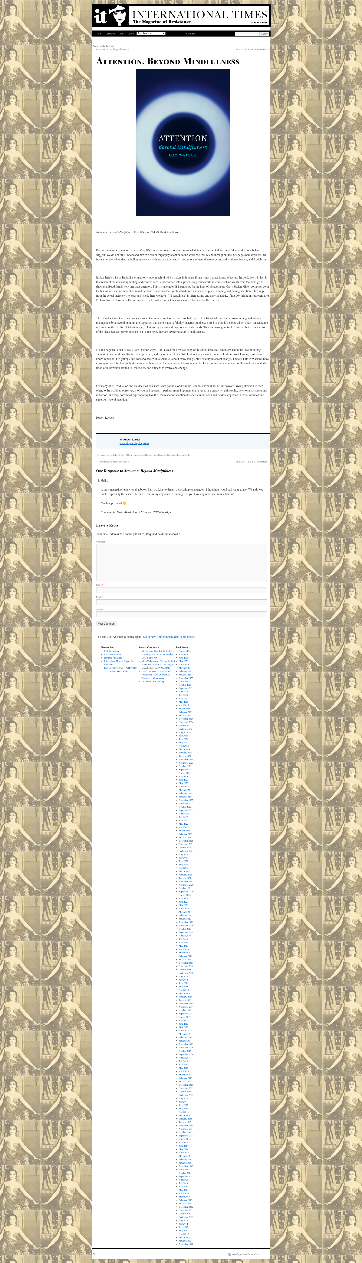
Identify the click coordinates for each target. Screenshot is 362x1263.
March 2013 (184, 1196)
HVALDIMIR (164, 667)
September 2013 (186, 1176)
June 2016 (183, 1064)
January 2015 (185, 1121)
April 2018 (184, 989)
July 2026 (183, 654)
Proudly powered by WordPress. (246, 1254)
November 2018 (186, 966)
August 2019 (185, 935)
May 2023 (183, 783)
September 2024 (186, 728)
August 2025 (185, 691)
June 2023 (183, 779)
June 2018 (183, 982)
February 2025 (185, 711)
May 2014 (183, 1149)
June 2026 (183, 657)
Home (100, 33)
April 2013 (184, 1193)
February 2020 (185, 915)
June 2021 (183, 860)
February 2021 (185, 874)
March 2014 (184, 1155)
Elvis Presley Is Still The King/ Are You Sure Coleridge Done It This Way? (157, 654)
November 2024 (186, 721)
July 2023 (183, 776)
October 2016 (185, 1050)
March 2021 (184, 871)
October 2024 (185, 725)
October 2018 (185, 969)
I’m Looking (158, 681)
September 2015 (186, 1094)
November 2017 (186, 1006)
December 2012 (186, 1206)
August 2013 (185, 1179)
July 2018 (183, 979)
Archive (110, 33)
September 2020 (186, 891)
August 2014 (185, 1138)
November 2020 (186, 884)
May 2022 (183, 823)
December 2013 (186, 1166)
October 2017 (185, 1010)
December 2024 (186, 718)
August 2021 (185, 854)
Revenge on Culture (113, 657)
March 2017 (184, 1033)
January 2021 (185, 877)
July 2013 (183, 1182)
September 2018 (186, 972)
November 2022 (186, 803)
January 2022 (185, 837)
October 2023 (185, 766)
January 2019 (185, 959)
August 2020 (185, 894)
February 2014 (185, 1159)
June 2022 (183, 820)
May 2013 (183, 1189)
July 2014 (183, 1142)
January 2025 (185, 715)
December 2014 (186, 1125)
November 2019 (186, 925)
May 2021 (183, 864)
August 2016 (185, 1057)
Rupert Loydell (159, 454)
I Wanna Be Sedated (113, 654)
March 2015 (184, 1115)
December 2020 (186, 881)
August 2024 (185, 732)
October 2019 (185, 928)
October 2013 (185, 1172)
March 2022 (184, 830)
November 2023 (186, 762)
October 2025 (185, 684)
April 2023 (184, 786)
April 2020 (184, 908)
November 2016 (186, 1047)
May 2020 (183, 905)
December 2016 (186, 1044)
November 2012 (186, 1210)
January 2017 (185, 1040)
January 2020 (185, 918)
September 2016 (186, 1054)
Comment (100, 541)
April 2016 (184, 1071)
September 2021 (186, 850)
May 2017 (183, 1027)
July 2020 (183, 898)
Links (121, 33)
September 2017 (186, 1013)
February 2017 (185, 1037)
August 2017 (185, 1016)
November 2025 (186, 681)
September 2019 (186, 932)
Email (99, 596)
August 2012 (185, 1220)
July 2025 (183, 694)
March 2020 (184, 911)
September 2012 (186, 1216)
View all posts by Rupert (134, 443)
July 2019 (183, 938)
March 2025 (184, 708)
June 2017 (183, 1023)
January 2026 (185, 674)
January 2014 (185, 1162)
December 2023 (186, 759)
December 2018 (186, 962)
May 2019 (183, 945)
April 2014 (184, 1152)
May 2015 (183, 1108)
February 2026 (185, 671)
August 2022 (185, 813)
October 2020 (185, 888)
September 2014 (186, 1135)
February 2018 (185, 996)
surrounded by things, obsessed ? (112, 49)
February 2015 (185, 1118)
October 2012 (185, 1213)
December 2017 (186, 1003)
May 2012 (183, 1230)
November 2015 (186, 1088)
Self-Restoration (111, 650)
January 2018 (185, 999)
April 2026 (184, 664)
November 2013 (186, 1169)
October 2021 (185, 847)
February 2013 (185, 1199)
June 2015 (183, 1105)
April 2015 (184, 1111)
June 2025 (183, 698)
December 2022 (186, 799)
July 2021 (183, 857)
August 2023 (185, 772)
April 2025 (184, 705)
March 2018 (184, 993)
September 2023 (186, 769)
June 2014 (183, 1145)
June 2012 (183, 1227)
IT (93, 1254)
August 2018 (185, 976)
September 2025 (186, 688)
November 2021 (186, 844)
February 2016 (185, 1077)
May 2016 (183, 1067)
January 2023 (185, 796)
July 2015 (183, 1101)
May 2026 (183, 660)
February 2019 (185, 955)
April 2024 (184, 745)
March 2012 (184, 1237)
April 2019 (184, 949)
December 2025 (186, 677)
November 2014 (186, 1128)
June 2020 (183, 901)
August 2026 (185, 650)
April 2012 (184, 1233)
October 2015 (185, 1091)
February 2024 (185, 752)
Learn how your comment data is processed (168, 637)
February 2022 (185, 833)
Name (99, 584)
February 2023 (185, 793)
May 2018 (183, 986)
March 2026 (184, 667)
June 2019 (183, 942)
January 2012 (185, 1240)
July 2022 (183, 816)
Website (99, 609)
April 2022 (184, 827)
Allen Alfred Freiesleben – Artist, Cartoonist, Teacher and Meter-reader (156, 674)
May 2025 (183, 701)
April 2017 (184, 1030)
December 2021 (186, 840)
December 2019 (186, 921)
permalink (184, 454)
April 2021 (184, 867)
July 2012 (183, 1223)
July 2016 (183, 1060)
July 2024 (183, 735)
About (131, 33)
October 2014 (185, 1132)
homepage (137, 454)
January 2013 (185, 1203)
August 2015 (185, 1098)
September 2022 (186, 810)
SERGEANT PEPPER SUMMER (253, 49)
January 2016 (185, 1081)
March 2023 (184, 789)
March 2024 (184, 749)
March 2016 (184, 1074)
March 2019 (184, 952)
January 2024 (185, 755)
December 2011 (186, 1243)
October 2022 (185, 806)
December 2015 (186, 1084)
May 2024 (183, 742)
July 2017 (183, 1020)
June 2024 (183, 738)
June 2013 (183, 1186)
